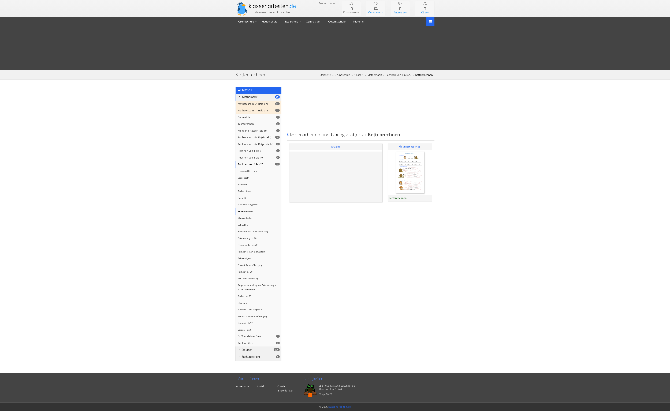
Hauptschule (269, 21)
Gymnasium (313, 21)
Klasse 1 (359, 75)
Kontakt (260, 386)
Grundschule (246, 21)
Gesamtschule (336, 21)
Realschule (291, 21)
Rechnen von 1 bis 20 (398, 75)
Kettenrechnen (398, 198)
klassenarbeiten (272, 5)
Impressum (242, 386)
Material (358, 21)
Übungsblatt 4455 (409, 146)
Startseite (325, 75)
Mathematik (374, 75)
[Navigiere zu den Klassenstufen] (429, 21)
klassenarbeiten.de (339, 406)
